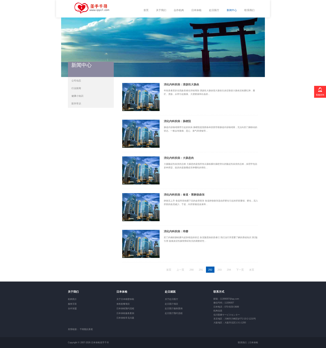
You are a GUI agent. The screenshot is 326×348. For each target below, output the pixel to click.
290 (191, 269)
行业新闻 (76, 88)
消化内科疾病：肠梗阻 (177, 121)
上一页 (180, 269)
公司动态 (76, 80)
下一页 (240, 269)
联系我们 (242, 342)
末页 (251, 269)
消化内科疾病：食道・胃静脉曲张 (184, 194)
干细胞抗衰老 (86, 329)
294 (229, 269)
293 (220, 269)
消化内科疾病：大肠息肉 (179, 157)
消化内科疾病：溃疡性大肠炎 (181, 84)
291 (201, 269)
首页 (168, 269)
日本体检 (253, 342)
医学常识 (76, 103)
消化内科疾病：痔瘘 (176, 231)
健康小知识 (77, 96)
